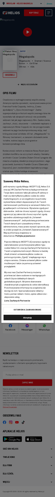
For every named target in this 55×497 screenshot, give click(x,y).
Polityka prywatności (25, 236)
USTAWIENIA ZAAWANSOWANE (27, 310)
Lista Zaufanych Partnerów (17, 300)
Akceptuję (27, 317)
